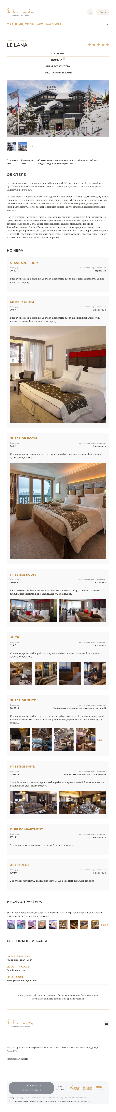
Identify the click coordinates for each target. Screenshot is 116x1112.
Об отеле (58, 53)
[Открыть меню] (90, 12)
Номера (57, 60)
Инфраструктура (58, 66)
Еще (31, 146)
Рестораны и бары (58, 72)
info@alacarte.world (17, 1059)
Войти (103, 12)
